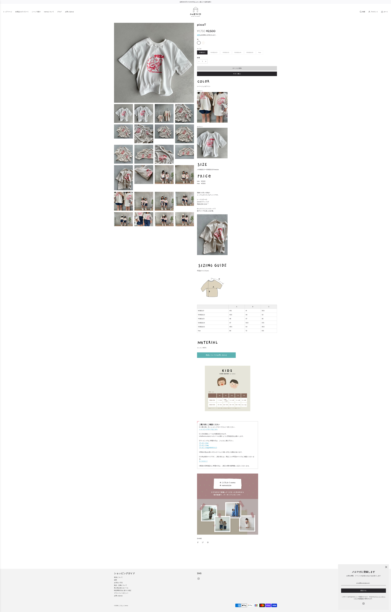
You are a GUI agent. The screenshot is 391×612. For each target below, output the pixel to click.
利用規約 (361, 598)
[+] (206, 61)
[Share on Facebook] (198, 542)
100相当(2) (213, 52)
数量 (198, 58)
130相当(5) (249, 52)
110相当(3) (226, 52)
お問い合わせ (118, 596)
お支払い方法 (118, 582)
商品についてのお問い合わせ (216, 355)
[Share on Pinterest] (207, 542)
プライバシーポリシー (121, 593)
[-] (199, 61)
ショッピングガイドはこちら (208, 429)
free (259, 52)
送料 (198, 35)
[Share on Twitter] (202, 542)
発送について (118, 577)
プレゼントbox (204, 443)
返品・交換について (120, 585)
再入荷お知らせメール (121, 588)
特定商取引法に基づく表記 (122, 590)
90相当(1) (202, 52)
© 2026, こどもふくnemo (121, 605)
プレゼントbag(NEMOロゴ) (208, 447)
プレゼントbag (204, 445)
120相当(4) (237, 52)
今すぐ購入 (237, 74)
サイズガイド (203, 461)
